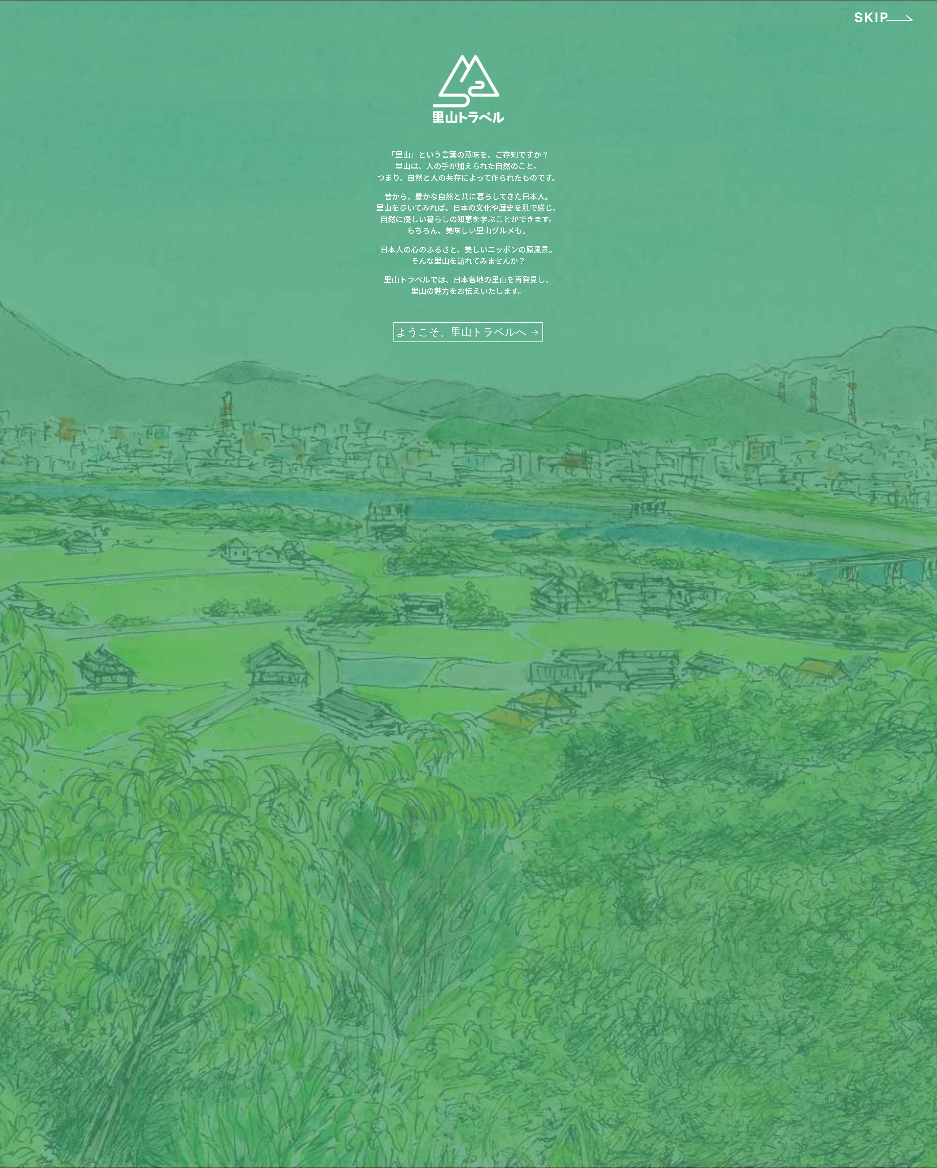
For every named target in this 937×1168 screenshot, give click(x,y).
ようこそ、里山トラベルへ (463, 332)
